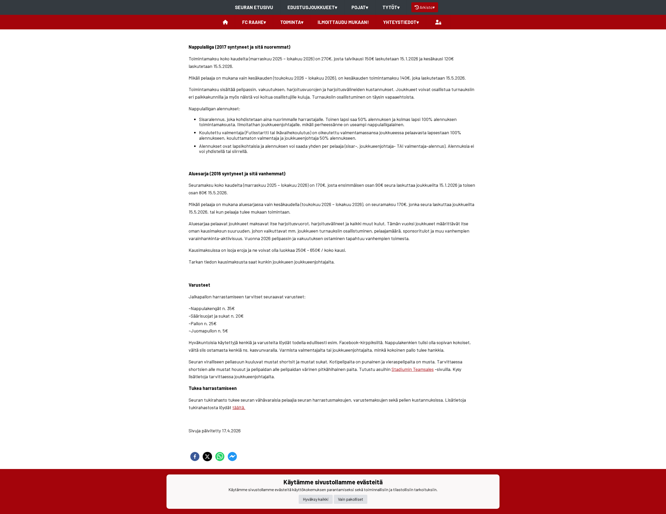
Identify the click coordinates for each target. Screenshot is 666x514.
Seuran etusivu (254, 7)
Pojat (359, 7)
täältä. (238, 407)
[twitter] (207, 456)
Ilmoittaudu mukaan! (343, 22)
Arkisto (427, 7)
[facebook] (195, 456)
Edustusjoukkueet (312, 7)
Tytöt (391, 7)
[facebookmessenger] (232, 456)
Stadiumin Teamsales (413, 369)
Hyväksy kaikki (316, 499)
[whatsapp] (220, 456)
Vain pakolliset (350, 499)
